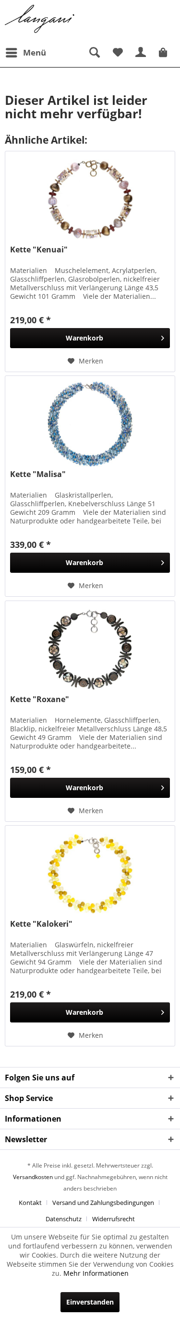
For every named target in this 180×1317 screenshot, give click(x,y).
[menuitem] (25, 52)
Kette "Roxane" (39, 699)
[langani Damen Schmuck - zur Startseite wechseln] (40, 19)
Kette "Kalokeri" (41, 924)
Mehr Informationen (96, 1273)
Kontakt (30, 1202)
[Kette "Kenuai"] (90, 199)
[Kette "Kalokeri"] (90, 873)
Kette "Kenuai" (39, 250)
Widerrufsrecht (113, 1219)
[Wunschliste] (117, 52)
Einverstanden (90, 1301)
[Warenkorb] (164, 52)
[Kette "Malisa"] (90, 424)
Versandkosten (33, 1177)
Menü (34, 52)
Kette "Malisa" (38, 474)
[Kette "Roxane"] (90, 649)
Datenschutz (64, 1219)
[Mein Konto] (141, 52)
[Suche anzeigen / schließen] (94, 52)
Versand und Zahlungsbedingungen (103, 1202)
